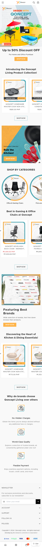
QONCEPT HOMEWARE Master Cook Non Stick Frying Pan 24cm (14, 370)
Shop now (21, 59)
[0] (26, 545)
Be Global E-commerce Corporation (25, 533)
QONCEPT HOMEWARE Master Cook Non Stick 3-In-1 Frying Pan (15, 105)
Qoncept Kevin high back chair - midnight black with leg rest (14, 248)
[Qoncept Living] (21, 2)
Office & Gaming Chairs (15, 203)
